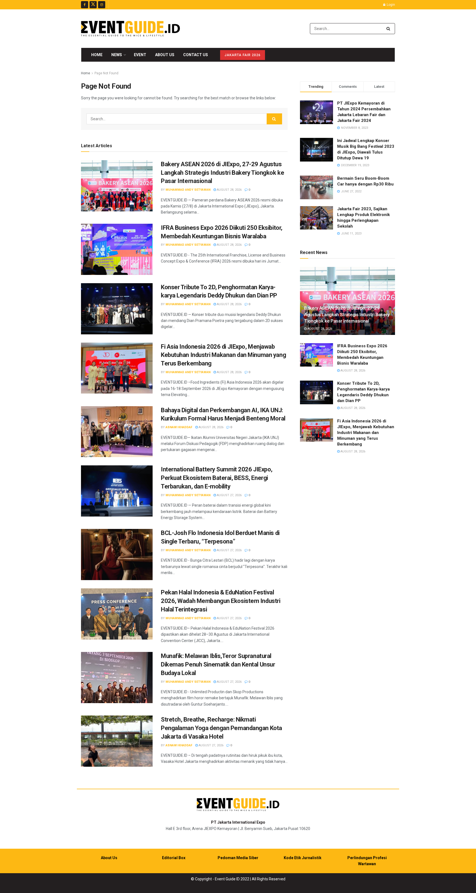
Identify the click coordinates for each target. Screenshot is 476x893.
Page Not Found (106, 73)
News (116, 55)
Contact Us (195, 55)
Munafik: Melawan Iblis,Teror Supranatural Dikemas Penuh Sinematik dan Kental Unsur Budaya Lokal (218, 664)
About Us (164, 55)
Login (390, 5)
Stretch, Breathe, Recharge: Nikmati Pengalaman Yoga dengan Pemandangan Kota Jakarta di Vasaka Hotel (221, 728)
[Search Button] (389, 28)
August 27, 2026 (229, 495)
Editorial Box (173, 858)
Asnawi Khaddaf (179, 427)
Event (140, 55)
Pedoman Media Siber (238, 858)
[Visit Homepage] (130, 28)
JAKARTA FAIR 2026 (243, 55)
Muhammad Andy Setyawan (188, 190)
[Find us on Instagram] (101, 4)
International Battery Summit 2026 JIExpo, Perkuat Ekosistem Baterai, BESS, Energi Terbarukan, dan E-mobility (216, 478)
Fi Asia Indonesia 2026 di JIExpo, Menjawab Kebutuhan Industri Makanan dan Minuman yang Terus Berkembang (223, 355)
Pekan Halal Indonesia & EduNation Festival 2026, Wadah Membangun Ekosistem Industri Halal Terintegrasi (220, 601)
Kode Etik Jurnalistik (302, 858)
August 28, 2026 (229, 190)
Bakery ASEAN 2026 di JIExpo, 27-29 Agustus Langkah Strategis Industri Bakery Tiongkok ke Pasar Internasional (222, 173)
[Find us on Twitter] (93, 4)
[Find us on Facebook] (84, 4)
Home (96, 55)
